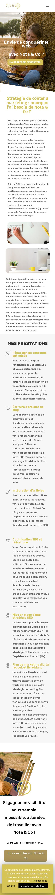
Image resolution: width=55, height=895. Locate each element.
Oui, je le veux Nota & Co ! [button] (33, 886)
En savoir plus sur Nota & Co (26, 855)
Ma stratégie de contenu (25, 62)
